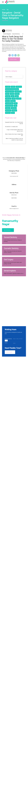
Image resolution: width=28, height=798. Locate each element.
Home (3, 9)
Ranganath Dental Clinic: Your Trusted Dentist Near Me (14, 123)
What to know (8, 110)
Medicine (7, 100)
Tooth (15, 105)
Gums (13, 96)
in (11, 157)
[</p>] (6, 340)
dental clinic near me (9, 91)
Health (17, 96)
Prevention (13, 100)
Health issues (8, 98)
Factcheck (8, 96)
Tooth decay (14, 108)
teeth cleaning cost (9, 105)
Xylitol (13, 112)
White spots (8, 112)
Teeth (16, 103)
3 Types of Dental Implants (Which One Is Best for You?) (15, 130)
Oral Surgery (8, 259)
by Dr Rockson (9, 30)
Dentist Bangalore (7, 34)
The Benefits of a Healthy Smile (11, 126)
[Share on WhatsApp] (18, 55)
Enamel (12, 93)
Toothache (8, 108)
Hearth (14, 98)
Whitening (14, 110)
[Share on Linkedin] (15, 55)
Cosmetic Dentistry (11, 248)
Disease (7, 93)
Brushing (13, 86)
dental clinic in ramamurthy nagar (12, 89)
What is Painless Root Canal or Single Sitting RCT (14, 135)
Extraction (17, 93)
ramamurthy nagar (9, 103)
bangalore (8, 86)
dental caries (19, 86)
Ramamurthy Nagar (20, 157)
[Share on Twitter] (12, 55)
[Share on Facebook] (9, 55)
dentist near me (18, 91)
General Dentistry (16, 34)
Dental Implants (10, 270)
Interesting (19, 98)
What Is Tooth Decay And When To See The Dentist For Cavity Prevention (12, 38)
